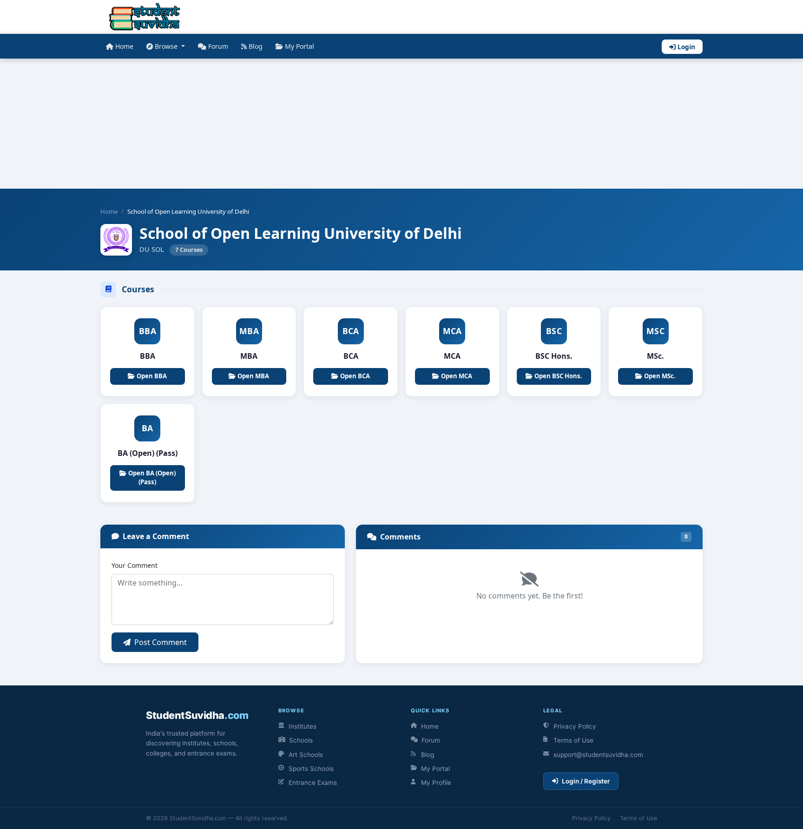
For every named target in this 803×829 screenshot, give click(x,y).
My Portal (299, 46)
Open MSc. (660, 376)
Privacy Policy (574, 726)
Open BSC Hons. (558, 376)
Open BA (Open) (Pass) (152, 478)
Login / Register (586, 781)
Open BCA (355, 376)
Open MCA (456, 376)
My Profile (436, 782)
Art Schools (306, 754)
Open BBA (152, 376)
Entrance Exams (313, 782)
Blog (256, 46)
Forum (218, 46)
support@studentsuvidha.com (598, 754)
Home (124, 46)
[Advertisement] (279, 124)
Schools (301, 740)
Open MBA (253, 376)
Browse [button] (167, 46)
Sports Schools (311, 768)
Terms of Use (573, 740)
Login (686, 46)
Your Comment (135, 565)
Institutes (302, 726)
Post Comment (160, 642)
